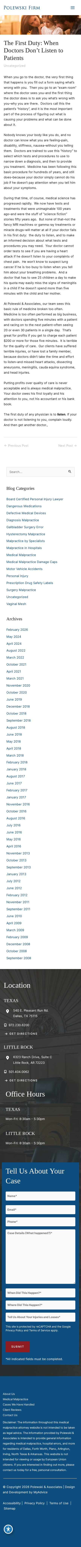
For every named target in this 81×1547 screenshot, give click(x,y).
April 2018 (13, 748)
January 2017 (16, 797)
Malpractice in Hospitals (24, 548)
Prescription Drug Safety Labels (29, 583)
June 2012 (14, 888)
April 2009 (13, 923)
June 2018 (14, 734)
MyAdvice (40, 1492)
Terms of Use (58, 1503)
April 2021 (13, 671)
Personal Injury (17, 576)
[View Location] (8, 1011)
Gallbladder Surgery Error (25, 527)
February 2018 (17, 762)
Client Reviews (12, 1410)
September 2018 (18, 720)
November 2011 (17, 902)
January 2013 (16, 874)
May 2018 (13, 741)
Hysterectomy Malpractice (25, 534)
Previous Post (16, 445)
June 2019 (14, 699)
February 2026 (17, 630)
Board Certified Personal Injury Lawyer (34, 499)
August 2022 (15, 650)
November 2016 (18, 804)
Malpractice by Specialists (25, 541)
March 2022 (15, 657)
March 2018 (15, 755)
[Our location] (75, 1541)
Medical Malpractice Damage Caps (31, 562)
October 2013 (16, 860)
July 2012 (13, 881)
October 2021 (16, 664)
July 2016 (13, 825)
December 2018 (18, 706)
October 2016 (16, 811)
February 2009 (17, 937)
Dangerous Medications (24, 506)
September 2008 (18, 958)
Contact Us (10, 1415)
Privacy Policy (14, 1330)
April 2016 (13, 846)
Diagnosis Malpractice (22, 520)
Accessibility (12, 1503)
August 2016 (15, 818)
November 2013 (18, 853)
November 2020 (18, 685)
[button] (20, 1033)
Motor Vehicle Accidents (24, 569)
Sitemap (9, 1508)
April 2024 (14, 644)
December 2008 (18, 944)
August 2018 (15, 727)
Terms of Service (39, 1330)
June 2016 (14, 832)
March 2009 (15, 930)
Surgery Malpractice (21, 590)
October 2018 (16, 713)
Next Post (67, 445)
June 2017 (14, 783)
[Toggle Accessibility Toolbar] (8, 1529)
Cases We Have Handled (18, 1404)
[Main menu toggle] (72, 7)
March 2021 (15, 678)
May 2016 (13, 839)
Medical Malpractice (21, 555)
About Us (9, 1394)
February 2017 (16, 790)
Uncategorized (14, 66)
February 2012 (17, 895)
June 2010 (14, 916)
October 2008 (16, 951)
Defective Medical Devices (26, 513)
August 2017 (15, 776)
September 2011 (18, 909)
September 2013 (18, 867)
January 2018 (16, 769)
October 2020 (16, 692)
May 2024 (13, 637)
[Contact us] (65, 1541)
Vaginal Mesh (16, 604)
